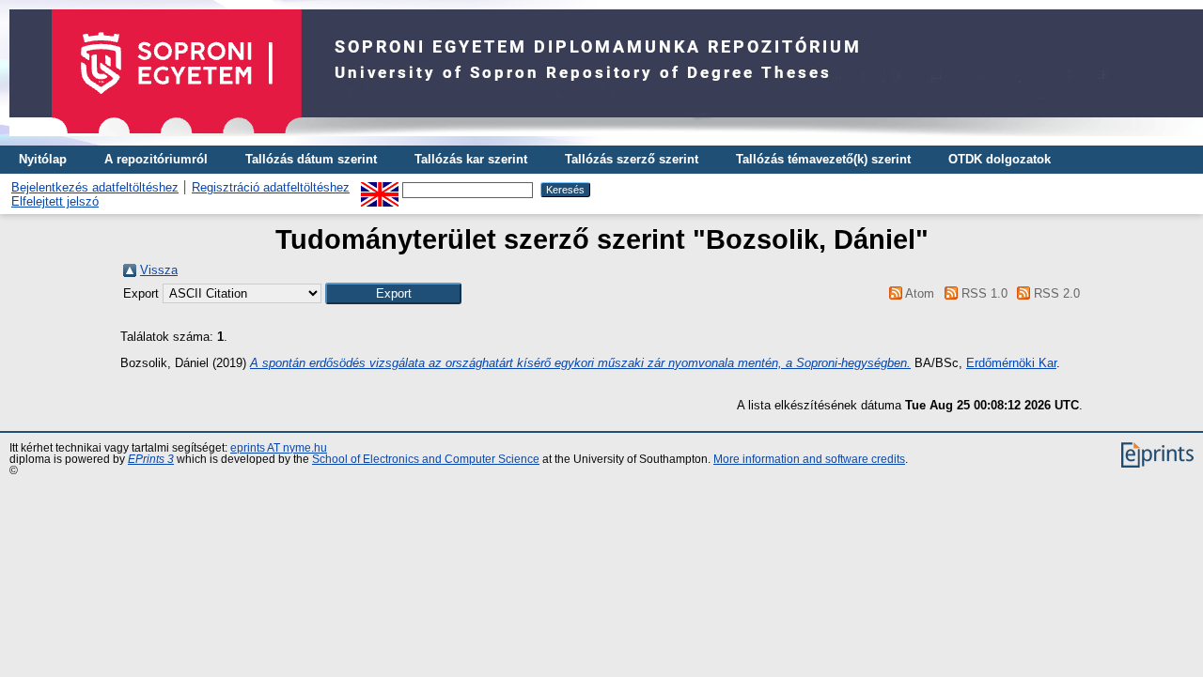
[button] (393, 293)
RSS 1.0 (982, 293)
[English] (379, 189)
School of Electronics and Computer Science (425, 459)
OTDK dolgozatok (999, 159)
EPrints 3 (151, 459)
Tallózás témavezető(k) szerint (823, 159)
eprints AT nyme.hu (278, 448)
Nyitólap (43, 159)
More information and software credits (809, 459)
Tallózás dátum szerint (311, 159)
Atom (918, 293)
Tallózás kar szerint (470, 159)
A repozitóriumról (156, 159)
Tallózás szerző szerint (631, 159)
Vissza (159, 270)
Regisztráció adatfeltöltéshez (271, 187)
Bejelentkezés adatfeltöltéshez (95, 187)
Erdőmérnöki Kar (1011, 363)
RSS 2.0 (1055, 293)
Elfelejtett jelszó (55, 201)
